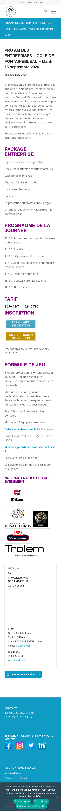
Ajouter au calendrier (23, 674)
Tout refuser (41, 801)
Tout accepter (22, 801)
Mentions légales (13, 772)
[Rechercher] (44, 11)
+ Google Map (23, 645)
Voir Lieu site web (17, 660)
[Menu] (51, 11)
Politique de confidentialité (18, 778)
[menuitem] (44, 11)
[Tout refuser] (57, 796)
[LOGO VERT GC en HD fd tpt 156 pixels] (25, 11)
